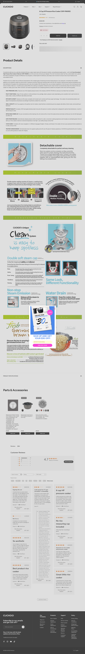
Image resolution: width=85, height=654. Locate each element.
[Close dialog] (54, 309)
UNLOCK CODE (42, 345)
